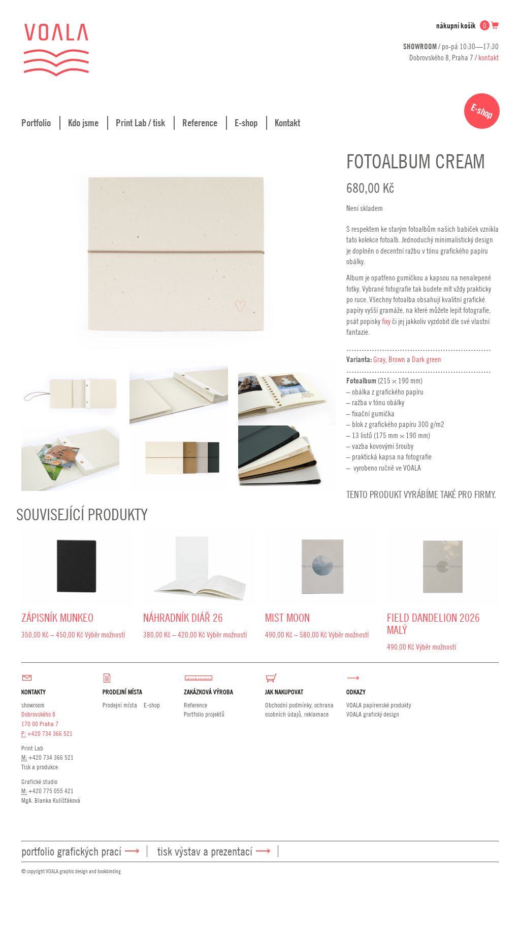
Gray (379, 359)
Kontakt (287, 123)
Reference (199, 123)
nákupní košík (461, 25)
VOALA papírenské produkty (378, 705)
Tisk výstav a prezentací (204, 851)
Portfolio (36, 123)
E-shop (246, 123)
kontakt (488, 57)
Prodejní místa (120, 705)
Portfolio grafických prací (71, 851)
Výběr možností (105, 634)
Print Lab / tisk (140, 123)
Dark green (426, 359)
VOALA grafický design (372, 714)
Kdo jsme (83, 123)
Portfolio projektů (204, 714)
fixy (386, 321)
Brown (396, 359)
